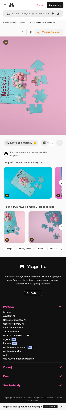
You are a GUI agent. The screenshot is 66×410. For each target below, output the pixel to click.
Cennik (40, 5)
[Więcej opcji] (22, 32)
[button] (33, 293)
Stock (22, 23)
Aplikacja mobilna (12, 351)
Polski (33, 293)
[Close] (61, 407)
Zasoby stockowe (12, 331)
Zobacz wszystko (33, 162)
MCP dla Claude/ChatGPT (16, 335)
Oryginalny (22, 42)
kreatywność (25, 248)
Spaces (7, 312)
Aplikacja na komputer (17, 347)
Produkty (8, 306)
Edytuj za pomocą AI (19, 143)
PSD (31, 23)
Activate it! (50, 406)
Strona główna (9, 23)
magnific (14, 155)
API (5, 354)
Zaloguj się (55, 5)
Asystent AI (9, 316)
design (9, 248)
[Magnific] (33, 267)
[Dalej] (53, 143)
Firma (6, 376)
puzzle (40, 248)
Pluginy (9, 343)
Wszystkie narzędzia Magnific (18, 358)
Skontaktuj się (11, 385)
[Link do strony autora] (6, 154)
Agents (9, 339)
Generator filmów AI (13, 323)
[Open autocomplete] (7, 13)
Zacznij (7, 367)
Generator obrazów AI (14, 320)
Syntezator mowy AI (13, 327)
